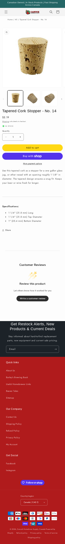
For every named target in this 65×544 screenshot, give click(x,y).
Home (10, 19)
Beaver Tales (12, 390)
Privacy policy (36, 533)
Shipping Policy (14, 423)
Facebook (11, 463)
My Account (11, 444)
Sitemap (10, 397)
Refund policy (22, 533)
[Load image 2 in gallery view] (32, 98)
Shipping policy (34, 537)
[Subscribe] (55, 349)
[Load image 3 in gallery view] (49, 98)
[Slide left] (3, 99)
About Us (10, 370)
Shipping (5, 121)
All (16, 19)
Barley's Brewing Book (17, 377)
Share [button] (8, 230)
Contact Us (11, 416)
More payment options (32, 163)
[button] (6, 12)
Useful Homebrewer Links (18, 384)
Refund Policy (13, 430)
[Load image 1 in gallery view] (15, 98)
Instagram (10, 470)
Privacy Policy (13, 437)
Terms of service (51, 533)
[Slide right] (61, 99)
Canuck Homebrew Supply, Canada (31, 529)
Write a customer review (32, 298)
